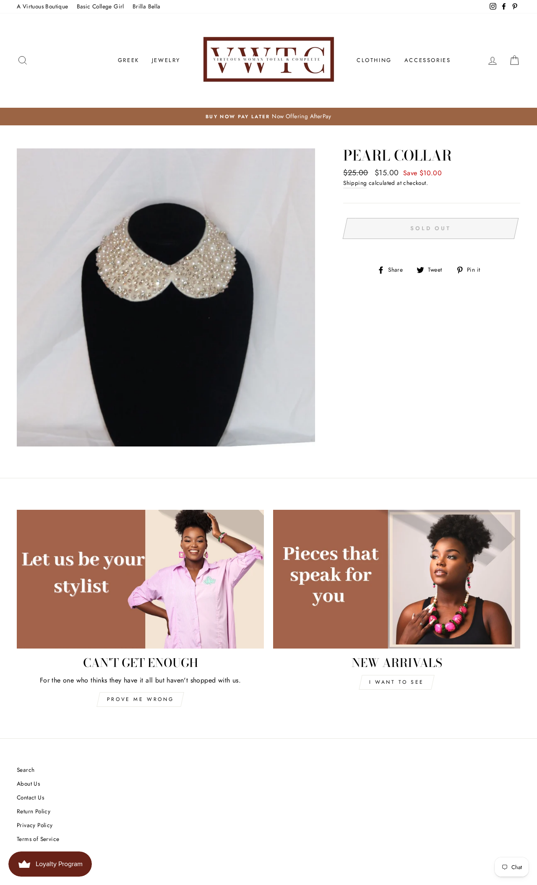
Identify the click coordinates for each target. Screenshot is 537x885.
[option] (268, 116)
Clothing (374, 60)
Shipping (355, 183)
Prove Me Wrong (140, 699)
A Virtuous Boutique (42, 6)
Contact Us (30, 797)
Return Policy (33, 811)
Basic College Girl (100, 6)
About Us (28, 783)
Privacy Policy (35, 825)
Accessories (427, 60)
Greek (128, 60)
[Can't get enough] (140, 579)
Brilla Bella (147, 6)
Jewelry (166, 60)
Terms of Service (38, 839)
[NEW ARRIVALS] (396, 579)
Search (25, 770)
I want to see (396, 682)
